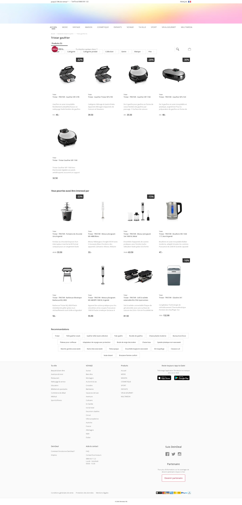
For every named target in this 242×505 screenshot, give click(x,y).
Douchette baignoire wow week (136, 349)
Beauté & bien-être (58, 370)
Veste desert (108, 355)
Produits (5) (57, 43)
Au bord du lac (91, 382)
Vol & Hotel (90, 408)
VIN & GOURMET (127, 393)
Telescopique (114, 349)
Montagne (90, 378)
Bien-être (89, 374)
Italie (87, 433)
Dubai (88, 437)
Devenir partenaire (173, 478)
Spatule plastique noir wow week (169, 342)
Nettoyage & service (58, 382)
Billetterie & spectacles (59, 389)
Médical (54, 396)
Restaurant (55, 378)
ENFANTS (124, 389)
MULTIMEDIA (125, 396)
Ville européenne (92, 419)
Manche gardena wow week (70, 349)
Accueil (123, 370)
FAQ (87, 451)
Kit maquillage (159, 349)
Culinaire (89, 400)
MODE (123, 374)
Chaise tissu (146, 342)
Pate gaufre (118, 336)
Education (54, 385)
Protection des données (85, 493)
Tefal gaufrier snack (73, 336)
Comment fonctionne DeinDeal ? (63, 451)
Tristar (57, 336)
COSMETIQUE (126, 382)
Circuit (88, 415)
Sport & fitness (56, 400)
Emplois (54, 455)
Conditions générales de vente (62, 493)
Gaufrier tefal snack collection (97, 336)
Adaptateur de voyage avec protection (96, 342)
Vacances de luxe (92, 393)
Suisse (88, 370)
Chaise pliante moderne (157, 336)
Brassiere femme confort (128, 355)
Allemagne (90, 430)
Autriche (89, 422)
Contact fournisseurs (93, 455)
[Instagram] (179, 454)
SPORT (123, 385)
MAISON (124, 378)
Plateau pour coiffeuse (68, 342)
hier (183, 472)
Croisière (89, 385)
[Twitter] (173, 454)
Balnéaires (90, 389)
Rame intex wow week (94, 349)
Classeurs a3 (175, 349)
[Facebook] (167, 454)
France (88, 426)
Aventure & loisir (57, 374)
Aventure (89, 396)
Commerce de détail (58, 393)
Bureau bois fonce (179, 336)
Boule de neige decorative (126, 342)
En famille (89, 404)
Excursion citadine (92, 411)
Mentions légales (102, 493)
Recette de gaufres (136, 336)
